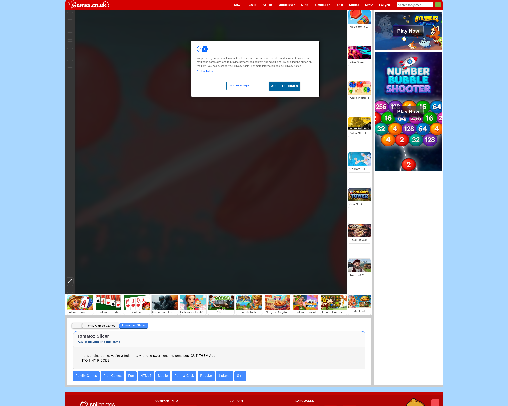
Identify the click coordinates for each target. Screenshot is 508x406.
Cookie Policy (205, 71)
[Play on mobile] (70, 64)
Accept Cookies (284, 86)
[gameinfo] (70, 54)
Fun (131, 375)
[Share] (70, 26)
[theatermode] (70, 280)
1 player (224, 375)
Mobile (163, 375)
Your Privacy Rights (239, 85)
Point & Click (184, 375)
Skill (240, 375)
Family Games (86, 375)
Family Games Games (100, 325)
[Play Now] (408, 49)
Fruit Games (112, 375)
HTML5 (145, 375)
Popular (206, 375)
